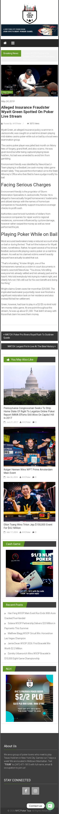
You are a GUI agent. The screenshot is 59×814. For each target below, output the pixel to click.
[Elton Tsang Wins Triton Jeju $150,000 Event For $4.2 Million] (29, 501)
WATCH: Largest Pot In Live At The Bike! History (31, 346)
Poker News (7, 92)
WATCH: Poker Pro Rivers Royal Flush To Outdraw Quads (28, 336)
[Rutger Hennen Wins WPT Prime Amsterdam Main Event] (29, 446)
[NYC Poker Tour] (5, 43)
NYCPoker (26, 422)
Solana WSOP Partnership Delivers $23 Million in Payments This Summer (39, 56)
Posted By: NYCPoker (12, 123)
